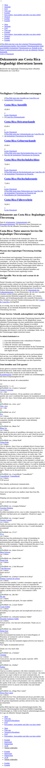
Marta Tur (3, 428)
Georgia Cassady (6, 520)
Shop (6, 5)
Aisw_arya (4, 406)
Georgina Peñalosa (6, 508)
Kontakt (7, 13)
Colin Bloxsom (5, 568)
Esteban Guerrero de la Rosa (10, 579)
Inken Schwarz (5, 552)
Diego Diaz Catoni (6, 693)
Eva (1, 414)
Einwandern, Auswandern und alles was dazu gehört (22, 15)
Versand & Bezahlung (12, 721)
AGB (6, 746)
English (7, 19)
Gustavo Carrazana (6, 390)
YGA (2, 534)
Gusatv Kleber (5, 607)
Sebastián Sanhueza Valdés (9, 619)
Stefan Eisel (4, 631)
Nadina (2, 667)
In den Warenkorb (10, 115)
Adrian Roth (4, 442)
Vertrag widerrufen (10, 748)
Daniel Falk (4, 560)
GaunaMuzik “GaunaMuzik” (10, 476)
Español (7, 21)
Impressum (8, 742)
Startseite (7, 7)
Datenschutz (8, 744)
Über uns (7, 11)
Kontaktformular (5, 375)
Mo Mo (2, 597)
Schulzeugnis (10, 222)
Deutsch (7, 17)
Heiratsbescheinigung (7, 224)
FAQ (6, 9)
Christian (3, 655)
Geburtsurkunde (21, 222)
